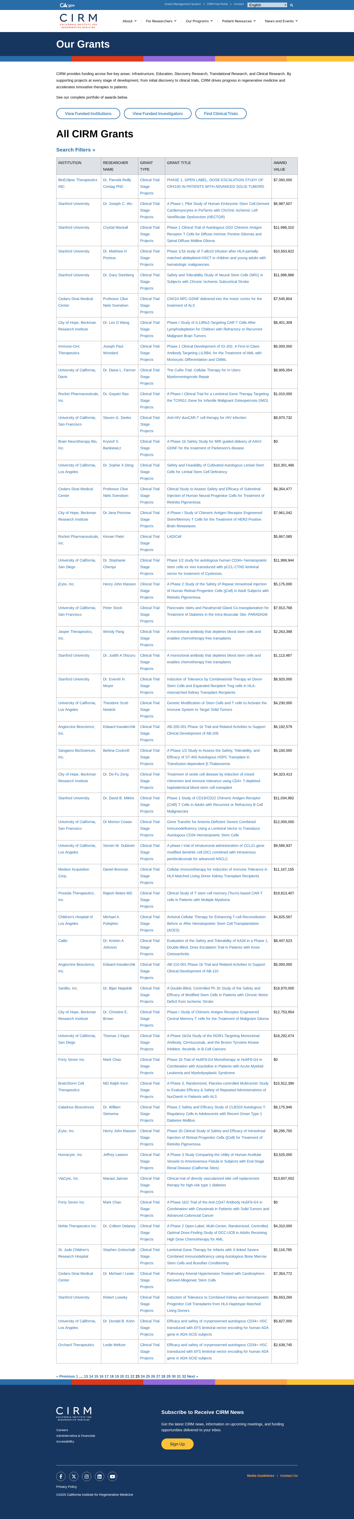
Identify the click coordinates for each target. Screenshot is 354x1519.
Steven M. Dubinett (119, 846)
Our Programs (197, 21)
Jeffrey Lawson (115, 1155)
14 (91, 1376)
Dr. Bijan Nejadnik (117, 988)
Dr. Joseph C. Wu (117, 204)
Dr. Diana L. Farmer (119, 370)
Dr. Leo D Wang (116, 322)
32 (184, 1376)
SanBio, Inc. (68, 988)
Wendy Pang (113, 632)
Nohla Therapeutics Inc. (77, 1226)
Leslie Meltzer (114, 1345)
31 (179, 1376)
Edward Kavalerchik (119, 727)
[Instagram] (86, 1476)
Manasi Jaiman (115, 1178)
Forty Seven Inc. (71, 1060)
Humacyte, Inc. (70, 1155)
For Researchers (159, 21)
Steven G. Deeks (117, 418)
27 (158, 1376)
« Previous (65, 1376)
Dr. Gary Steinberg (118, 275)
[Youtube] (112, 1476)
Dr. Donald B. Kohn (119, 1321)
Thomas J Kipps (116, 1036)
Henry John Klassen (119, 584)
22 (132, 1376)
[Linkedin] (99, 1476)
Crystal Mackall (115, 227)
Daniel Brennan (115, 869)
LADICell (174, 536)
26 (153, 1376)
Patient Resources (237, 21)
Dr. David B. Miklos (118, 798)
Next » (192, 1376)
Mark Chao (112, 1060)
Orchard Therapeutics (76, 1345)
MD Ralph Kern (115, 1083)
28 (163, 1376)
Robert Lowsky (115, 1297)
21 (127, 1376)
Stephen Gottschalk (119, 1250)
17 (107, 1376)
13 (86, 1376)
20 (122, 1376)
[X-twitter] (73, 1476)
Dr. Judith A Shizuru (119, 655)
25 (148, 1376)
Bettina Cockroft (116, 750)
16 (101, 1376)
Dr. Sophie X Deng (118, 465)
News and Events (279, 21)
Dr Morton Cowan (117, 822)
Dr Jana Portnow (117, 513)
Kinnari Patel (113, 536)
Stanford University (73, 204)
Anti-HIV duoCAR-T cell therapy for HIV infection (206, 418)
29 (168, 1376)
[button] (291, 5)
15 (96, 1376)
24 (143, 1376)
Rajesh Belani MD (117, 893)
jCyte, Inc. (66, 584)
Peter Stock (112, 608)
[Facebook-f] (60, 1476)
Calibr (63, 941)
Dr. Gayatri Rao (116, 394)
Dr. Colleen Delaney (119, 1226)
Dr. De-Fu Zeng (116, 774)
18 (112, 1376)
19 (117, 1376)
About (128, 21)
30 (174, 1376)
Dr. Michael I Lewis (118, 1273)
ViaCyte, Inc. (68, 1178)
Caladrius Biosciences (76, 1107)
